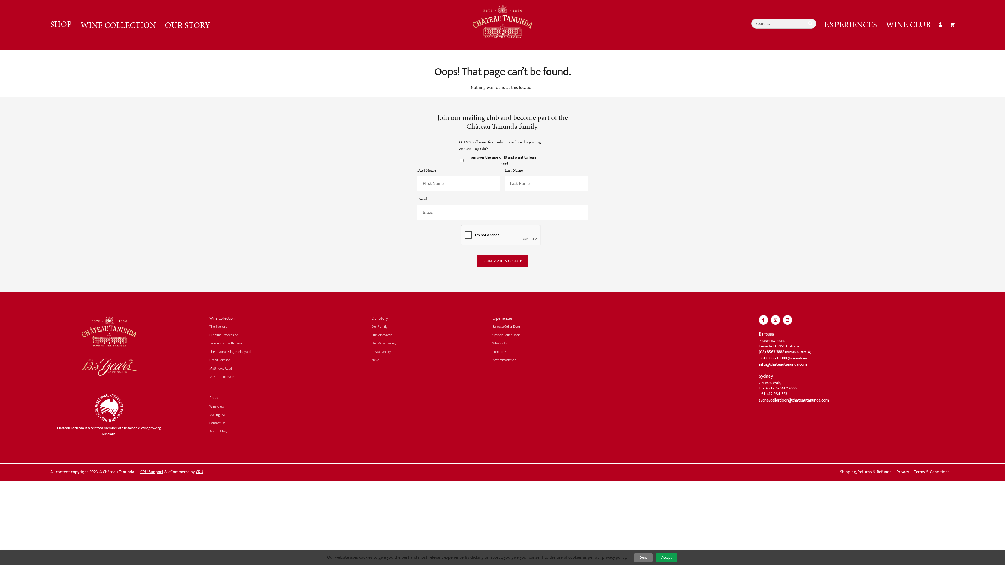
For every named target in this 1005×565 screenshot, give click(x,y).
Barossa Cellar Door (506, 327)
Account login (219, 431)
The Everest (218, 327)
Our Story (187, 25)
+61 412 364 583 (773, 394)
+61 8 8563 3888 (773, 358)
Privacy (903, 472)
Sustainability (381, 352)
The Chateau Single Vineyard (230, 352)
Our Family (379, 327)
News (376, 360)
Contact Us (217, 423)
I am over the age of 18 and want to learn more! (503, 160)
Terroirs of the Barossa (225, 343)
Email (422, 199)
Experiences (850, 24)
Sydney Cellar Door (506, 335)
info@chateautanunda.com (783, 364)
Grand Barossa (219, 360)
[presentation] (501, 235)
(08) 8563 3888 (771, 351)
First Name (426, 170)
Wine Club (908, 24)
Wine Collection (118, 25)
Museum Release (221, 377)
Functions (499, 352)
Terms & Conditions (932, 472)
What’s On (499, 343)
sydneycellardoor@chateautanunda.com (794, 400)
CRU (199, 472)
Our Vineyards (382, 335)
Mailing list (217, 415)
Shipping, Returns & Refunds (865, 472)
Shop (61, 24)
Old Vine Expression (223, 335)
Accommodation (504, 360)
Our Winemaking (384, 343)
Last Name (514, 170)
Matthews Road (220, 368)
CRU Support (151, 472)
